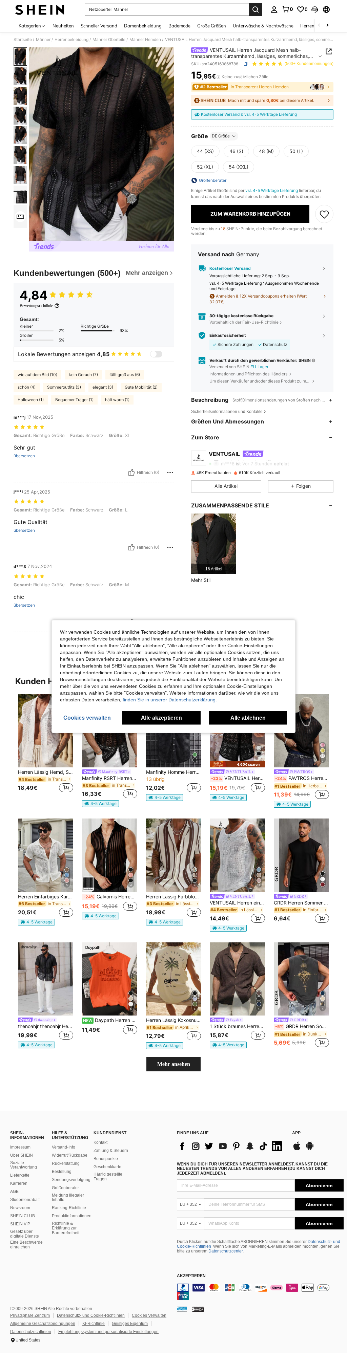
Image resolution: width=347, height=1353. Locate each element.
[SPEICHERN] (324, 214)
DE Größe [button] (221, 135)
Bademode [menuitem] (179, 25)
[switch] (156, 354)
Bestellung (62, 1171)
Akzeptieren (191, 1276)
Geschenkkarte (107, 1166)
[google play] (309, 1149)
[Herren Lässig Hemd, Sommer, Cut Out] (45, 731)
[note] (100, 803)
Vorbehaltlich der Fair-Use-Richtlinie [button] (244, 322)
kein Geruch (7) (83, 374)
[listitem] (213, 543)
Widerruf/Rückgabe (69, 1155)
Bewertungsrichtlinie (36, 305)
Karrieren (18, 1183)
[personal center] (274, 9)
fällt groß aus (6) (124, 374)
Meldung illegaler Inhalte (68, 1197)
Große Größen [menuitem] (211, 25)
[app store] (297, 1149)
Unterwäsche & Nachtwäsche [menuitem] (263, 25)
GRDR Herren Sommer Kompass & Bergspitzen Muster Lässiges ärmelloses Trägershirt (302, 1026)
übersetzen (24, 456)
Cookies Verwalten (149, 1315)
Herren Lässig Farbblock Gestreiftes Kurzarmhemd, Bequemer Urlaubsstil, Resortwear (173, 896)
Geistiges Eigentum (130, 1323)
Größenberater (65, 1187)
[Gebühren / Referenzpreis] (218, 76)
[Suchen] (255, 9)
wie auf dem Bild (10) (37, 374)
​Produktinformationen (71, 1216)
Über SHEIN (21, 1155)
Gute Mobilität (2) (141, 387)
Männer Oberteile (109, 39)
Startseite (23, 39)
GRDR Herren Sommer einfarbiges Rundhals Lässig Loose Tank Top (301, 902)
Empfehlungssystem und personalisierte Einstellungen (108, 1331)
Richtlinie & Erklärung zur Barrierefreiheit (65, 1228)
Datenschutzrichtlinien (30, 1331)
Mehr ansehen (173, 1064)
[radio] (205, 151)
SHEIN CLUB (22, 1216)
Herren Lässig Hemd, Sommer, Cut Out (45, 772)
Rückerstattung (66, 1163)
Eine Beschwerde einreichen (26, 1244)
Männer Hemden (145, 39)
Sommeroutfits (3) (64, 387)
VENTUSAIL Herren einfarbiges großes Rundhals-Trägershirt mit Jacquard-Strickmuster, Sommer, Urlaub (237, 902)
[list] (231, 1146)
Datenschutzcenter (225, 1251)
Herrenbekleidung (71, 39)
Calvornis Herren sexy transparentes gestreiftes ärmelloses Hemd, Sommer (110, 896)
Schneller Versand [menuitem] (99, 25)
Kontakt (100, 1142)
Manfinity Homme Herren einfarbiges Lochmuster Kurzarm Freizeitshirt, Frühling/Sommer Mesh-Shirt (173, 772)
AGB (14, 1191)
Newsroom (20, 1207)
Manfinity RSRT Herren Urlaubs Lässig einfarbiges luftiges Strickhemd (109, 778)
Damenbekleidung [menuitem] (143, 25)
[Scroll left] (319, 25)
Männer (43, 39)
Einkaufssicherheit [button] (227, 335)
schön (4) (27, 387)
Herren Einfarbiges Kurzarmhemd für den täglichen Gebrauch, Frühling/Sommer (45, 896)
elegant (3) (103, 387)
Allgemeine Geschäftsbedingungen (42, 1323)
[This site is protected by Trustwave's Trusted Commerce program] (182, 1309)
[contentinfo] (260, 1292)
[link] (287, 9)
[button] (315, 9)
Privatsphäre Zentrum (30, 1315)
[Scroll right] (327, 25)
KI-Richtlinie (93, 1323)
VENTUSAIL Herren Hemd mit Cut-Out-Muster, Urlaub (238, 778)
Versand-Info (63, 1147)
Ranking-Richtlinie (69, 1207)
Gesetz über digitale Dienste (24, 1234)
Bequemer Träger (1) (74, 399)
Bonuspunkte (106, 1158)
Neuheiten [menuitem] (63, 25)
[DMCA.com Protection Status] (198, 1309)
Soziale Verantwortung (23, 1165)
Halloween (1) (31, 399)
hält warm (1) (117, 399)
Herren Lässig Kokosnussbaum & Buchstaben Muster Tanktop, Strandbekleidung (173, 1020)
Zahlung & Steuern (111, 1150)
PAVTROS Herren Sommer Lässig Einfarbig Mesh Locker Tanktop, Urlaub (302, 778)
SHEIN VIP (20, 1224)
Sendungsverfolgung (71, 1179)
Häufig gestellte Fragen (108, 1176)
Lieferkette (19, 1175)
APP (296, 1133)
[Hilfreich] (131, 472)
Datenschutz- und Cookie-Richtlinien (91, 1315)
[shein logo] (39, 9)
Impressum (20, 1147)
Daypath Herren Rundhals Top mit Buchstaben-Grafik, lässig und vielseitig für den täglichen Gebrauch (110, 1020)
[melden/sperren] (170, 472)
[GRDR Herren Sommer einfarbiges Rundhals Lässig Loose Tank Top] (301, 855)
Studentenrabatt (25, 1199)
